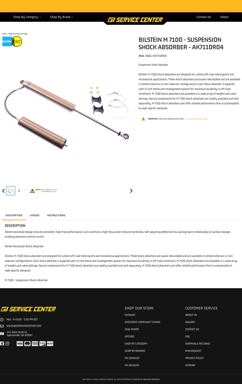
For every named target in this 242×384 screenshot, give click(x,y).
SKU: (142, 55)
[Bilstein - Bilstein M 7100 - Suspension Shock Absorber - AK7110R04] (12, 41)
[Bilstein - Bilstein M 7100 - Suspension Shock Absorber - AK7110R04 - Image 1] (10, 190)
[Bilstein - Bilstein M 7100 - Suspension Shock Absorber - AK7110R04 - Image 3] (44, 190)
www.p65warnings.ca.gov (196, 118)
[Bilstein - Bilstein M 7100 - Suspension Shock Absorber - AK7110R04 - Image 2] (22, 190)
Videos (35, 215)
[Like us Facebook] (2, 343)
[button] (27, 17)
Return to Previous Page (18, 33)
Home (4, 33)
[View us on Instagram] (7, 343)
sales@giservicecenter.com (23, 325)
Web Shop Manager (151, 379)
